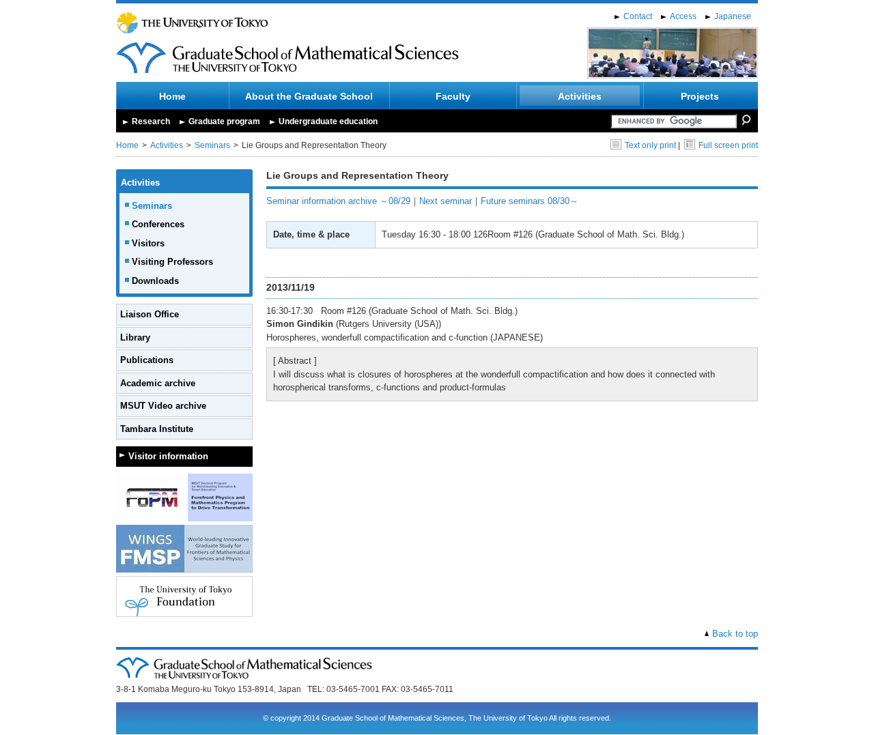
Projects (700, 96)
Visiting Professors (172, 262)
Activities (580, 96)
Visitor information (168, 456)
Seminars (212, 145)
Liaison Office (149, 314)
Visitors (148, 243)
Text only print (650, 145)
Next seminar (445, 201)
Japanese (732, 16)
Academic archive (157, 383)
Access (683, 16)
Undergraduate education (328, 121)
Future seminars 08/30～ (529, 201)
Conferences (158, 224)
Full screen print (728, 145)
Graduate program (224, 121)
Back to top (735, 634)
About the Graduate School (309, 96)
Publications (146, 360)
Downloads (155, 281)
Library (135, 337)
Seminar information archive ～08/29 (338, 201)
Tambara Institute (156, 429)
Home (172, 96)
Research (151, 121)
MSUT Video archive (163, 406)
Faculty (453, 96)
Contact (637, 16)
